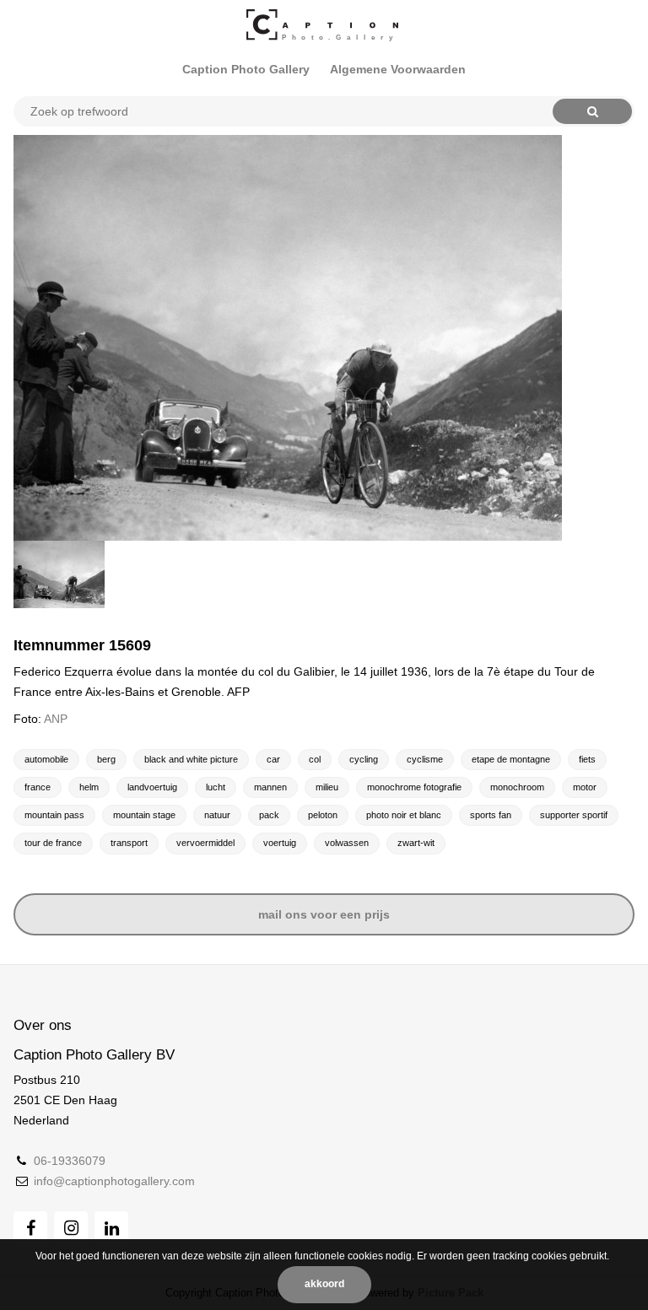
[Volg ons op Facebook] (30, 1228)
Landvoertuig (152, 787)
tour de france (53, 843)
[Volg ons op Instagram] (71, 1228)
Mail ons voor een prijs (324, 914)
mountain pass (54, 815)
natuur (217, 815)
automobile (46, 759)
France (37, 787)
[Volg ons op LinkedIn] (111, 1228)
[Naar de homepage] (324, 25)
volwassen (347, 843)
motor (585, 787)
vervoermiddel (205, 843)
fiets (587, 759)
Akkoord (324, 1284)
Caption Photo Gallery (246, 69)
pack (269, 815)
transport (129, 843)
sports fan (490, 815)
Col (315, 759)
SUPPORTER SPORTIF (574, 815)
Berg (106, 759)
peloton (323, 815)
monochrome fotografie (414, 787)
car (273, 759)
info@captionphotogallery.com (114, 1181)
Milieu (327, 787)
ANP (56, 718)
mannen (270, 787)
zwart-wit (416, 843)
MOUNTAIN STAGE (144, 815)
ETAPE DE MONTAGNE (511, 759)
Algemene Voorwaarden (398, 69)
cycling (363, 759)
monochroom (517, 787)
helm (89, 787)
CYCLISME (425, 759)
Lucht (215, 787)
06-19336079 (69, 1160)
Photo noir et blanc (403, 815)
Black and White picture (191, 759)
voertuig (279, 843)
